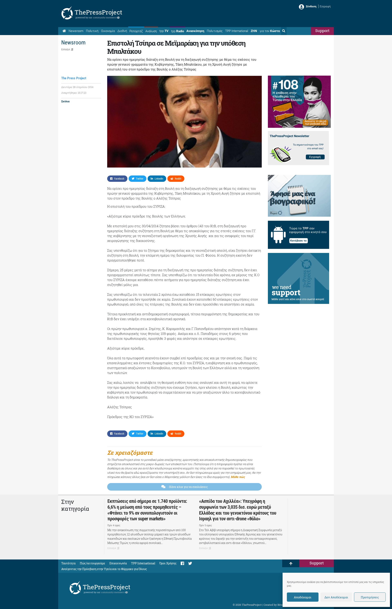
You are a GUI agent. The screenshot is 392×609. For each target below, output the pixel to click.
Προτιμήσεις (370, 597)
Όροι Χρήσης (167, 563)
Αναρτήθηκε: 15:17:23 (73, 93)
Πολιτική (92, 31)
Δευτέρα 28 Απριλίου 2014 (77, 87)
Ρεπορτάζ (136, 31)
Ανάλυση (151, 31)
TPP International (236, 31)
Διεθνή (122, 31)
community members (105, 17)
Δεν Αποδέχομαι (336, 597)
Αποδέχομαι (302, 597)
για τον (270, 31)
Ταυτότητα (68, 563)
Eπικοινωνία (118, 563)
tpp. (163, 31)
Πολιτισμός (215, 31)
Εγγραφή (325, 6)
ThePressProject (98, 12)
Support (322, 30)
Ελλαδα (65, 49)
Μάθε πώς (238, 477)
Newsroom (76, 31)
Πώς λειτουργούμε (92, 563)
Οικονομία (108, 31)
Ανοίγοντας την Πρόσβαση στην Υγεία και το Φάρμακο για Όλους (104, 569)
